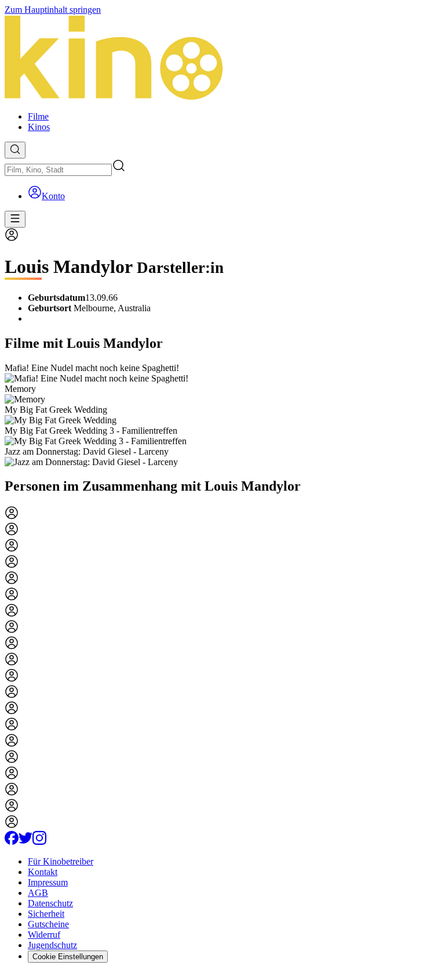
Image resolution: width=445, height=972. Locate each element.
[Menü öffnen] (15, 219)
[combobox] (58, 170)
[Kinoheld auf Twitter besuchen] (25, 842)
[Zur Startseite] (222, 58)
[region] (222, 415)
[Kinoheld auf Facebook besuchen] (12, 842)
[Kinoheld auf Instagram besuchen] (39, 842)
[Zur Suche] (15, 150)
